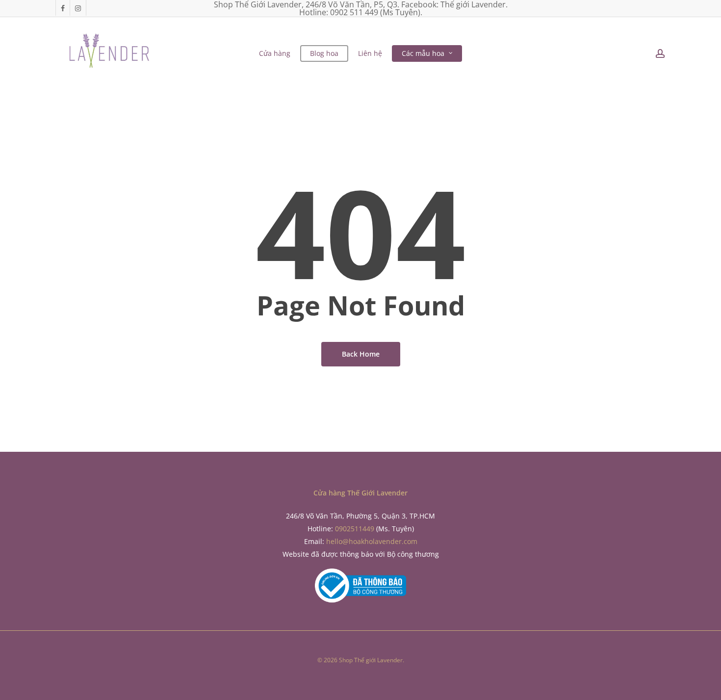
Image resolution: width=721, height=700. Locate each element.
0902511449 (354, 528)
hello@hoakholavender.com (371, 541)
